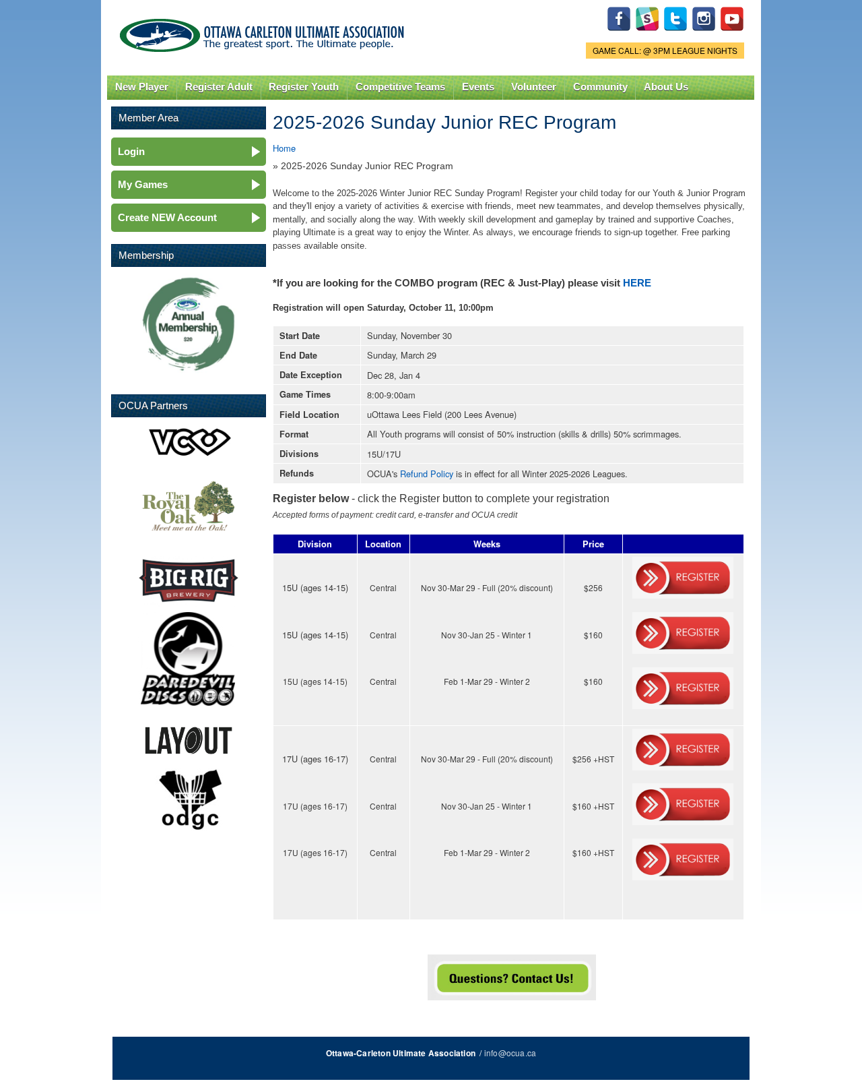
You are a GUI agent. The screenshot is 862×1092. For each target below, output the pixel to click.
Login (131, 151)
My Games (143, 184)
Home (284, 148)
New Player (141, 87)
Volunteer (533, 87)
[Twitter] (675, 34)
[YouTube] (732, 34)
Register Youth (304, 87)
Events (478, 87)
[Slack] (647, 34)
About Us (666, 87)
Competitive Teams (400, 87)
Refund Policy (426, 473)
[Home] (264, 32)
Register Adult (219, 87)
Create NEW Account (167, 217)
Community (600, 87)
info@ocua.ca (510, 1052)
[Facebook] (619, 34)
